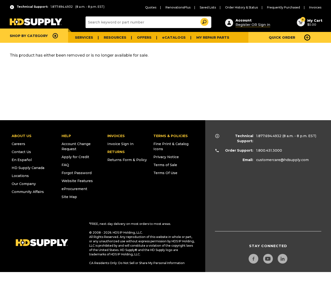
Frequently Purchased (283, 7)
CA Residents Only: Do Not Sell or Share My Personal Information (137, 263)
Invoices (315, 7)
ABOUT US (22, 136)
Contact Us (21, 152)
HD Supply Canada (28, 168)
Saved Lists (208, 7)
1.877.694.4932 (268, 136)
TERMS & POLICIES (170, 136)
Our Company (24, 184)
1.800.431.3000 (269, 150)
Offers (144, 37)
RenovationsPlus (178, 7)
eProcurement (74, 189)
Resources (115, 37)
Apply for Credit (75, 157)
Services (84, 37)
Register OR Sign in (253, 24)
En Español (22, 160)
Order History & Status (241, 7)
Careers (18, 144)
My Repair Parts (212, 37)
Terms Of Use (165, 173)
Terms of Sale (165, 165)
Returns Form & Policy (127, 160)
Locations (20, 176)
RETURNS (116, 152)
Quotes (150, 7)
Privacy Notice (166, 157)
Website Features (77, 181)
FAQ (65, 165)
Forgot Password (77, 173)
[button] (204, 21)
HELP (66, 136)
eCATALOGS (174, 37)
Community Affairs (28, 192)
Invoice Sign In (120, 144)
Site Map (69, 197)
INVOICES (116, 136)
